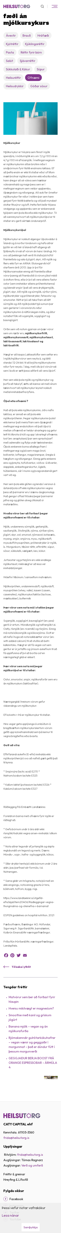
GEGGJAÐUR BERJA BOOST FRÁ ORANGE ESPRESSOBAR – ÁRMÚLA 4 (33, 1062)
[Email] (25, 955)
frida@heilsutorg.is (16, 1138)
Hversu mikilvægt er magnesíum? (31, 1008)
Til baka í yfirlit (21, 966)
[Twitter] (18, 955)
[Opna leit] (43, 6)
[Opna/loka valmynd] (54, 6)
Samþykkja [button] (31, 1227)
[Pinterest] (12, 955)
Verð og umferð (32, 1165)
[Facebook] (6, 955)
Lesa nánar (10, 1215)
